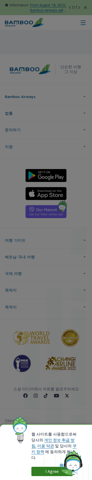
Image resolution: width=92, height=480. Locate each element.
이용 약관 (45, 445)
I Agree (52, 471)
